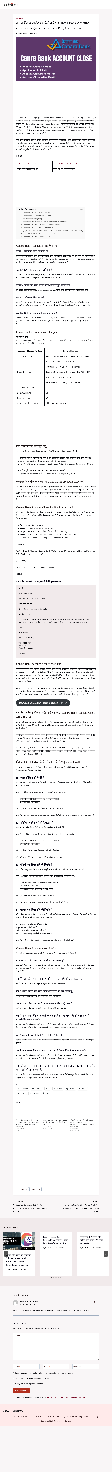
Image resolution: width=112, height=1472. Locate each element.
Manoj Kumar (27, 1304)
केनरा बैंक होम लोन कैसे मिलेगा (27, 164)
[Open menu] (107, 4)
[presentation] (19, 1243)
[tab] (51, 1280)
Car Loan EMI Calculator (51, 1423)
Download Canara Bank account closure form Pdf (43, 703)
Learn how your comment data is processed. (66, 1400)
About (16, 1419)
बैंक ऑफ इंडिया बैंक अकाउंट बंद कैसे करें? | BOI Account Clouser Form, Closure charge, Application (30, 1209)
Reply (96, 1304)
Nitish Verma (22, 33)
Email (47, 1369)
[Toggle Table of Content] (80, 209)
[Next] (106, 1256)
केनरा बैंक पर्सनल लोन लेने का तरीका (66, 164)
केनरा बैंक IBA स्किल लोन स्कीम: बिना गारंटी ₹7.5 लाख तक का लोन (91, 1242)
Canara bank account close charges (37, 216)
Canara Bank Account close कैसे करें (36, 213)
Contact (68, 1423)
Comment (18, 1338)
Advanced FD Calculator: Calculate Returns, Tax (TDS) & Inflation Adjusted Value (56, 1419)
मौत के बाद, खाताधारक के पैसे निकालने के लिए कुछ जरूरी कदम (42, 234)
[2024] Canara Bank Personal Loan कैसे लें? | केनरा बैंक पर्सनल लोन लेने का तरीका (55, 1127)
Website (76, 1369)
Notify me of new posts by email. (29, 1386)
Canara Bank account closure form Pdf (38, 228)
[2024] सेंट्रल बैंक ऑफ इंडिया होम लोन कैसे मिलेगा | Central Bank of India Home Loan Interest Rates (80, 1209)
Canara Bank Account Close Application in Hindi (41, 225)
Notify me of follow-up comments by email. (33, 1381)
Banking (19, 18)
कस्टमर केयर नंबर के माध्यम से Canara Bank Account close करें (44, 222)
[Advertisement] (56, 100)
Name (17, 1369)
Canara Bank (35, 1191)
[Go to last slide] (6, 1256)
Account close (22, 1191)
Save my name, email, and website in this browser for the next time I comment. (45, 1375)
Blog (96, 1419)
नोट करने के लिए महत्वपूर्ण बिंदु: (32, 219)
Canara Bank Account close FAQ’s (36, 237)
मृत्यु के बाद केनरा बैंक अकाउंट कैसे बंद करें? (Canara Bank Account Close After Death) (53, 231)
